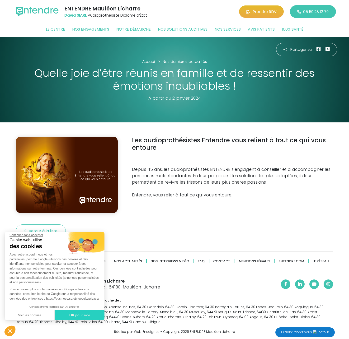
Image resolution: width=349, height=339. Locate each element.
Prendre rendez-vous (297, 332)
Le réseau (321, 261)
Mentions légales (254, 261)
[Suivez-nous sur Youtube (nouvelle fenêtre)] (314, 284)
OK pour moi (79, 315)
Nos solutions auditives (183, 29)
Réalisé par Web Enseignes (137, 331)
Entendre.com (291, 261)
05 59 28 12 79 (316, 11)
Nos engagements (90, 29)
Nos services (228, 29)
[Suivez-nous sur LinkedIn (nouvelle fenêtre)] (300, 284)
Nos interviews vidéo (170, 261)
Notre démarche (133, 29)
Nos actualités (128, 261)
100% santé (292, 29)
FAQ (201, 261)
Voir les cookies (29, 315)
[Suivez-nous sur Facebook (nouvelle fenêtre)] (285, 284)
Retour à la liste (43, 231)
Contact (221, 261)
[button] (10, 331)
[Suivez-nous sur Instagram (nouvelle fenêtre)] (328, 284)
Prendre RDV (265, 11)
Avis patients (261, 29)
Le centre (55, 29)
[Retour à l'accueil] (37, 11)
